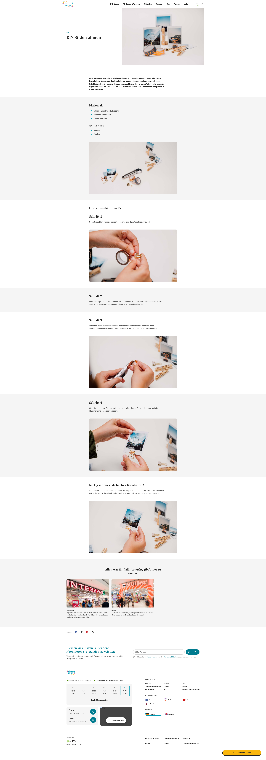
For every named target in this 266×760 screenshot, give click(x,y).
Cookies (166, 743)
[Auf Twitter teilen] (81, 632)
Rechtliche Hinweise (152, 738)
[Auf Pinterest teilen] (87, 632)
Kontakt (147, 743)
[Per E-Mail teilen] (92, 632)
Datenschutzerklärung (171, 738)
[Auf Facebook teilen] (76, 632)
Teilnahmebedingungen (191, 743)
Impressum (186, 738)
